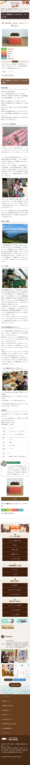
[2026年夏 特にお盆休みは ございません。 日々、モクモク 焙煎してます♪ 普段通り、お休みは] (22, 670)
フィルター (15, 569)
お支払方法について (8, 719)
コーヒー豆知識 (15, 614)
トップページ (6, 696)
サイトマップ (6, 733)
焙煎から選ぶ (15, 549)
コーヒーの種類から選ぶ (15, 540)
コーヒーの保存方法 (15, 610)
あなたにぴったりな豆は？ (15, 589)
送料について (6, 714)
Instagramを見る (15, 685)
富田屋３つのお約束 (8, 705)
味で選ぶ (15, 545)
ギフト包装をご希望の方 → (8, 75)
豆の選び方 (15, 585)
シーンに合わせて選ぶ (15, 558)
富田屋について (7, 701)
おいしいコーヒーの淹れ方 (15, 605)
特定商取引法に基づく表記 (9, 723)
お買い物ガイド (7, 710)
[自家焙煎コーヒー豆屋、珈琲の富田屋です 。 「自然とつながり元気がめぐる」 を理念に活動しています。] (8, 670)
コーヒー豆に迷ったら (15, 594)
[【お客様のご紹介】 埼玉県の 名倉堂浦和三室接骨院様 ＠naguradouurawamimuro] (22, 656)
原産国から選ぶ (15, 554)
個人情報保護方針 (7, 728)
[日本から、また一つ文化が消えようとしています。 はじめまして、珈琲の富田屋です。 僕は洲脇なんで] (8, 656)
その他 (15, 574)
